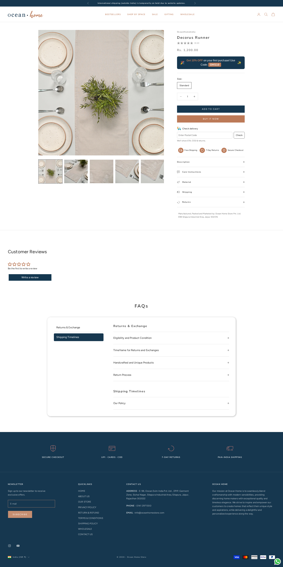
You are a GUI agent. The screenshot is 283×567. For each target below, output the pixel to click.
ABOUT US (84, 496)
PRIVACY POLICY (87, 507)
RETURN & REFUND (88, 512)
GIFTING (169, 14)
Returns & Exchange (68, 327)
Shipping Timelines (67, 337)
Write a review (30, 277)
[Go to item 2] (76, 171)
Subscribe (20, 514)
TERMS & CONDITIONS (90, 518)
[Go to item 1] (50, 171)
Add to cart (211, 109)
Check (239, 135)
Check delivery (190, 128)
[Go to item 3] (101, 171)
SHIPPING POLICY (88, 523)
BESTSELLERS (113, 14)
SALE (155, 14)
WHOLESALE (187, 14)
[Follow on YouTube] (18, 545)
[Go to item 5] (153, 171)
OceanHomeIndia (186, 32)
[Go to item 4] (127, 171)
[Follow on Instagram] (9, 545)
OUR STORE (84, 501)
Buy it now (211, 119)
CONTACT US (85, 534)
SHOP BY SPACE (136, 14)
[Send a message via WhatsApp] (277, 561)
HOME (81, 491)
